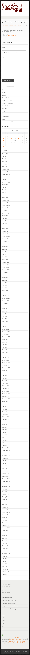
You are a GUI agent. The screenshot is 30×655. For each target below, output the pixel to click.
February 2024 (5, 231)
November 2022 (6, 269)
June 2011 (4, 561)
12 (11, 138)
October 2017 (5, 427)
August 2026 (5, 153)
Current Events (5, 97)
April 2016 (4, 468)
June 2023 (4, 251)
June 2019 (4, 375)
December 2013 (6, 512)
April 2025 (4, 195)
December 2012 (6, 527)
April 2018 (4, 411)
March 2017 (5, 440)
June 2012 (4, 538)
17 (3, 140)
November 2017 (6, 424)
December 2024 (6, 205)
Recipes (20, 25)
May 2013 (4, 520)
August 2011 (5, 556)
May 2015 (4, 489)
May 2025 (4, 192)
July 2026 (4, 156)
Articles (4, 92)
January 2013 (5, 525)
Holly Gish (13, 25)
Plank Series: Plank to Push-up (9, 609)
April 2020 (4, 349)
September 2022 (6, 275)
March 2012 (5, 543)
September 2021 (6, 306)
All (2, 90)
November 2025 (6, 177)
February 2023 (5, 262)
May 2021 (4, 316)
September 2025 (6, 182)
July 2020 (4, 342)
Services (3, 629)
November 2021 (6, 300)
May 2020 (4, 347)
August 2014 (5, 502)
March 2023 (5, 259)
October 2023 (5, 241)
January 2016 (5, 476)
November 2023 (6, 239)
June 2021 (4, 313)
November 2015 (6, 481)
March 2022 (5, 290)
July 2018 (4, 404)
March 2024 (5, 228)
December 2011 (5, 546)
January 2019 (5, 388)
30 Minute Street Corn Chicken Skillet (10, 606)
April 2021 (4, 318)
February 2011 (5, 571)
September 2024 (6, 213)
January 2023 (5, 264)
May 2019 (4, 378)
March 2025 (5, 197)
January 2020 (5, 357)
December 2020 (6, 329)
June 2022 (4, 282)
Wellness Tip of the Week (8, 121)
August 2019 (5, 370)
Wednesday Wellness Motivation (9, 603)
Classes (4, 95)
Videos (3, 119)
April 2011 (4, 566)
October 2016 (5, 453)
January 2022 (5, 295)
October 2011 (5, 551)
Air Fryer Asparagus (11, 35)
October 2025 (5, 179)
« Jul (3, 146)
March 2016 (5, 471)
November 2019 (6, 362)
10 (3, 138)
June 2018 (4, 406)
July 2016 (4, 460)
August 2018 (5, 401)
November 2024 (6, 208)
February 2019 (5, 386)
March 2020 (5, 352)
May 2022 (4, 285)
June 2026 (4, 159)
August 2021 (5, 308)
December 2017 (6, 422)
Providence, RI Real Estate (15, 639)
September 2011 (6, 553)
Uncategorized (5, 116)
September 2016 (6, 455)
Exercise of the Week (7, 100)
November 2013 (6, 515)
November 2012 (6, 530)
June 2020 (4, 344)
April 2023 (4, 257)
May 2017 (4, 435)
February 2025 (5, 200)
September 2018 (6, 398)
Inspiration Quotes (6, 105)
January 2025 (5, 202)
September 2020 (6, 337)
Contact (3, 620)
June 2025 (4, 190)
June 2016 (4, 463)
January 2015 (5, 496)
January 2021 (5, 326)
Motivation (4, 108)
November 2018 (6, 393)
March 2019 (5, 383)
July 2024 (4, 218)
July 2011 (4, 558)
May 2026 (4, 161)
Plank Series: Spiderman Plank (9, 600)
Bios (3, 617)
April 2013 (4, 522)
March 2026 (5, 166)
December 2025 (6, 174)
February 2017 (5, 442)
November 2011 (5, 548)
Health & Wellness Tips (7, 103)
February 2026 (5, 169)
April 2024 (4, 226)
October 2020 (5, 334)
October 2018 (5, 396)
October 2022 (5, 272)
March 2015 (5, 491)
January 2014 (5, 509)
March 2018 (5, 414)
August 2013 (5, 517)
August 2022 (5, 277)
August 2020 (5, 339)
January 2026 (5, 171)
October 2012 (5, 533)
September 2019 (6, 368)
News (3, 111)
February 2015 (5, 494)
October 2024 (5, 210)
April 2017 (4, 437)
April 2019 (4, 380)
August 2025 (5, 184)
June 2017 (4, 432)
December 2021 (6, 298)
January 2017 (5, 445)
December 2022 (6, 267)
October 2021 (5, 303)
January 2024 (5, 233)
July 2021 (4, 311)
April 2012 (4, 540)
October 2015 (5, 484)
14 (18, 138)
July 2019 (4, 373)
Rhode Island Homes (19, 638)
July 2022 (4, 280)
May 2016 (4, 466)
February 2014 (5, 507)
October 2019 (5, 365)
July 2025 (4, 187)
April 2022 (4, 288)
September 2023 (6, 244)
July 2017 (4, 429)
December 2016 (6, 447)
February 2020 (5, 355)
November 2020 (6, 331)
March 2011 (5, 569)
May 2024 (4, 223)
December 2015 (6, 478)
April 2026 (4, 164)
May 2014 (4, 504)
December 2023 (6, 236)
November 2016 (6, 450)
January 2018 (5, 419)
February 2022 (5, 293)
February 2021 (5, 324)
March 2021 (5, 321)
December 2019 (6, 360)
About (3, 626)
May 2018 (4, 409)
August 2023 (5, 246)
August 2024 (5, 215)
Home (3, 623)
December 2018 (6, 391)
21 (18, 140)
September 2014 (6, 499)
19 (11, 140)
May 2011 (4, 564)
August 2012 (5, 535)
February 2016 (5, 473)
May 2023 (4, 254)
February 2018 (5, 417)
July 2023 (4, 249)
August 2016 (5, 458)
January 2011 (5, 574)
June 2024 (4, 220)
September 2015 (6, 486)
